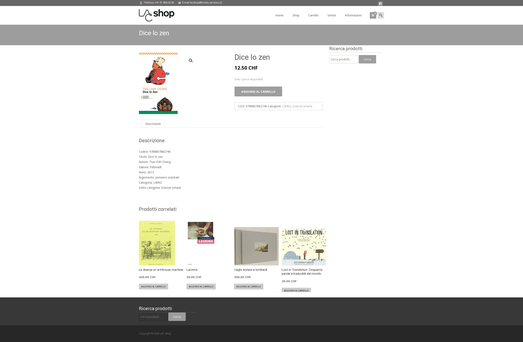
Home (279, 15)
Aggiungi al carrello (258, 92)
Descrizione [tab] (153, 124)
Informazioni (353, 15)
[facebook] (380, 4)
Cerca (367, 59)
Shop (296, 15)
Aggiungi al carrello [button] (153, 286)
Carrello (313, 15)
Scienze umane (302, 106)
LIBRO (286, 106)
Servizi (331, 15)
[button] (193, 58)
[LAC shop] (153, 14)
